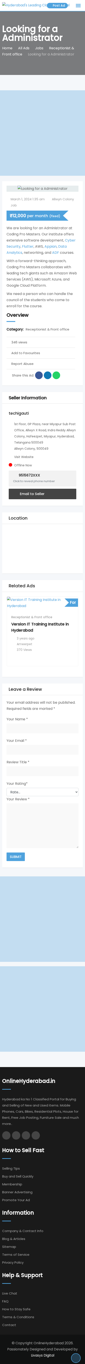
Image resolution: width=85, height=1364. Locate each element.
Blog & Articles (13, 1238)
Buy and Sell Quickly (17, 1176)
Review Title (18, 762)
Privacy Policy (13, 1262)
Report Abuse (22, 363)
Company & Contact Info (22, 1231)
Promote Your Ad (16, 1200)
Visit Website (24, 457)
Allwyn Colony (63, 199)
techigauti (19, 413)
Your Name (17, 719)
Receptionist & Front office (47, 329)
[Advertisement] (42, 133)
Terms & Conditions (18, 1317)
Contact (9, 1325)
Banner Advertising (17, 1192)
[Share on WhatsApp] (56, 375)
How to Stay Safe (16, 1309)
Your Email (17, 740)
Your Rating (17, 783)
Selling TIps (11, 1168)
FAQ (5, 1301)
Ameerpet (24, 644)
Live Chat (9, 1293)
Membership (12, 1184)
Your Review (18, 799)
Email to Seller (31, 493)
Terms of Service (15, 1254)
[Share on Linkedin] (47, 375)
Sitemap (9, 1246)
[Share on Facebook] (39, 375)
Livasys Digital (42, 1355)
